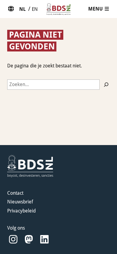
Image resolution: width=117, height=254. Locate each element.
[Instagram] (13, 239)
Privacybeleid (21, 211)
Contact (15, 193)
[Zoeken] (106, 84)
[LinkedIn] (44, 239)
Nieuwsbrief (20, 202)
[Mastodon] (29, 239)
